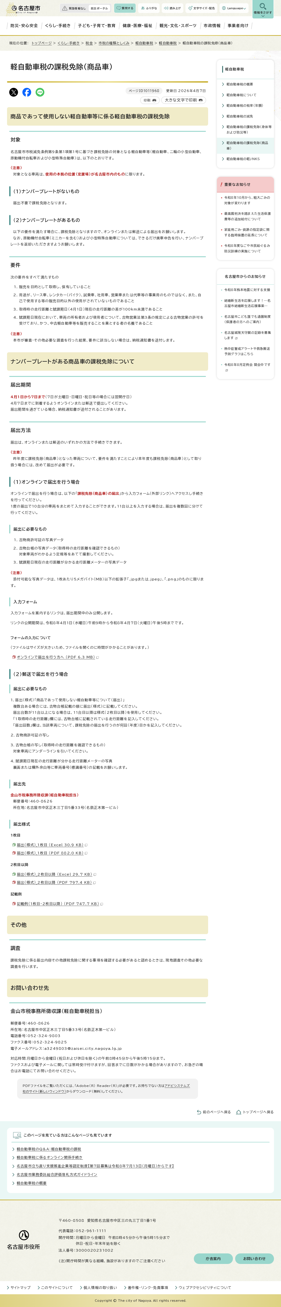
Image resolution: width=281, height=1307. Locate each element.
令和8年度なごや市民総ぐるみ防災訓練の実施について (247, 248)
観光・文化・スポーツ (178, 25)
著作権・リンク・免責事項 (148, 1287)
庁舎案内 (213, 1258)
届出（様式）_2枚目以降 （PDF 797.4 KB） (54, 882)
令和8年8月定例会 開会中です (247, 364)
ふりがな (151, 8)
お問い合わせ (254, 1258)
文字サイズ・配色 (204, 8)
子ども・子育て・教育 (97, 25)
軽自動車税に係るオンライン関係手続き (50, 1157)
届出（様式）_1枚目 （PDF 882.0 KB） (50, 853)
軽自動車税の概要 (240, 84)
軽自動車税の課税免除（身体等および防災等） (249, 129)
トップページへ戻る (258, 1112)
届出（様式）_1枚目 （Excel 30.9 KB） (50, 845)
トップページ (42, 43)
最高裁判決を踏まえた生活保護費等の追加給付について (247, 216)
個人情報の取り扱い (100, 1287)
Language (235, 8)
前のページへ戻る (217, 1112)
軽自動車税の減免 (240, 116)
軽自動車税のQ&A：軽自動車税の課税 (49, 1149)
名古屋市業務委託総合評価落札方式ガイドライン (57, 1174)
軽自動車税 (144, 43)
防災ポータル (99, 8)
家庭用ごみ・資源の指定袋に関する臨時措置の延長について (247, 232)
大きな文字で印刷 (181, 100)
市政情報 (212, 25)
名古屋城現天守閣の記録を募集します (247, 335)
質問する (127, 8)
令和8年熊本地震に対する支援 (247, 289)
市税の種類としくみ (114, 43)
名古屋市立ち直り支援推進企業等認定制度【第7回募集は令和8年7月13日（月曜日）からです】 (95, 1166)
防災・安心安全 (24, 25)
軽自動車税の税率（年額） (245, 105)
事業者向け (238, 25)
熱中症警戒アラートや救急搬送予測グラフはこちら (247, 351)
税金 (89, 43)
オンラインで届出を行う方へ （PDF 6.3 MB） (56, 657)
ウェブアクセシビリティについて (205, 1287)
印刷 (147, 100)
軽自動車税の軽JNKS (243, 159)
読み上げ (175, 8)
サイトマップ (21, 1287)
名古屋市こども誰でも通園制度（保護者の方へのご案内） (247, 319)
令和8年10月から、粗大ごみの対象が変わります (247, 200)
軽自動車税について (242, 95)
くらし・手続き (58, 25)
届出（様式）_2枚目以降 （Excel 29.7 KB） (54, 874)
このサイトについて (57, 1287)
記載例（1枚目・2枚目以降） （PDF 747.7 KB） (58, 904)
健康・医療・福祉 (138, 25)
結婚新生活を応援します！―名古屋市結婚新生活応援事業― (247, 303)
